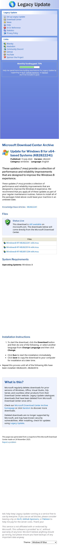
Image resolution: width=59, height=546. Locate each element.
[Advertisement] (29, 108)
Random (26, 408)
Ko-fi (23, 72)
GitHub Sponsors (32, 72)
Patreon (45, 72)
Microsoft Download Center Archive (28, 145)
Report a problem (9, 442)
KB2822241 (32, 206)
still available (35, 224)
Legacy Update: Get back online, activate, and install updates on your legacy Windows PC (29, 4)
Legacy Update (17, 423)
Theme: (27, 542)
